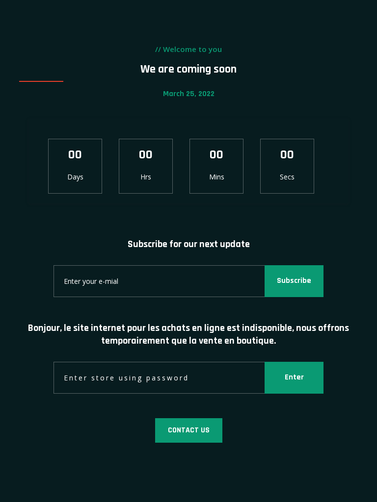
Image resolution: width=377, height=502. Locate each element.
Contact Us (189, 430)
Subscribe (294, 281)
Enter (294, 377)
